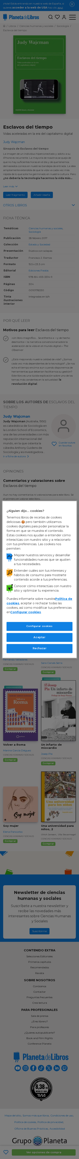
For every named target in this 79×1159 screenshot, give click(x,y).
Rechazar (40, 648)
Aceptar (39, 637)
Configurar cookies (39, 626)
